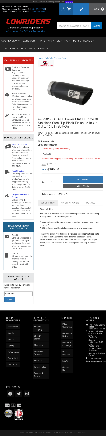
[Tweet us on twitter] (18, 393)
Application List (71, 203)
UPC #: (41, 144)
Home (40, 58)
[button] (79, 25)
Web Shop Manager (77, 433)
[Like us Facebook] (10, 393)
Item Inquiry (49, 194)
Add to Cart (82, 179)
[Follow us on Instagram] (27, 393)
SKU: (40, 141)
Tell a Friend (65, 194)
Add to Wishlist (82, 186)
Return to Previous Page (55, 58)
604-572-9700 (95, 358)
